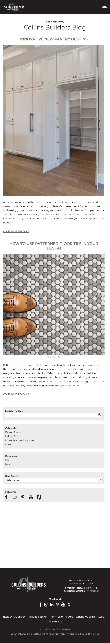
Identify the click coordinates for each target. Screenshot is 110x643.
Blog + (49, 22)
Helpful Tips (11, 436)
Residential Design (14, 617)
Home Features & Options (19, 440)
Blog (7, 460)
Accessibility (65, 629)
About (101, 617)
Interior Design (38, 617)
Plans (69, 617)
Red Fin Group (92, 634)
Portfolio (57, 617)
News (8, 444)
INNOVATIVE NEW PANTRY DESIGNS (54, 39)
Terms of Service (47, 629)
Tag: (58, 22)
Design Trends (13, 432)
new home (11, 206)
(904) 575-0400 (90, 588)
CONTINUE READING (16, 231)
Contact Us (55, 621)
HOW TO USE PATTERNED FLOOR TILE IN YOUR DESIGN (54, 246)
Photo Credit (51, 357)
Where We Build (85, 617)
